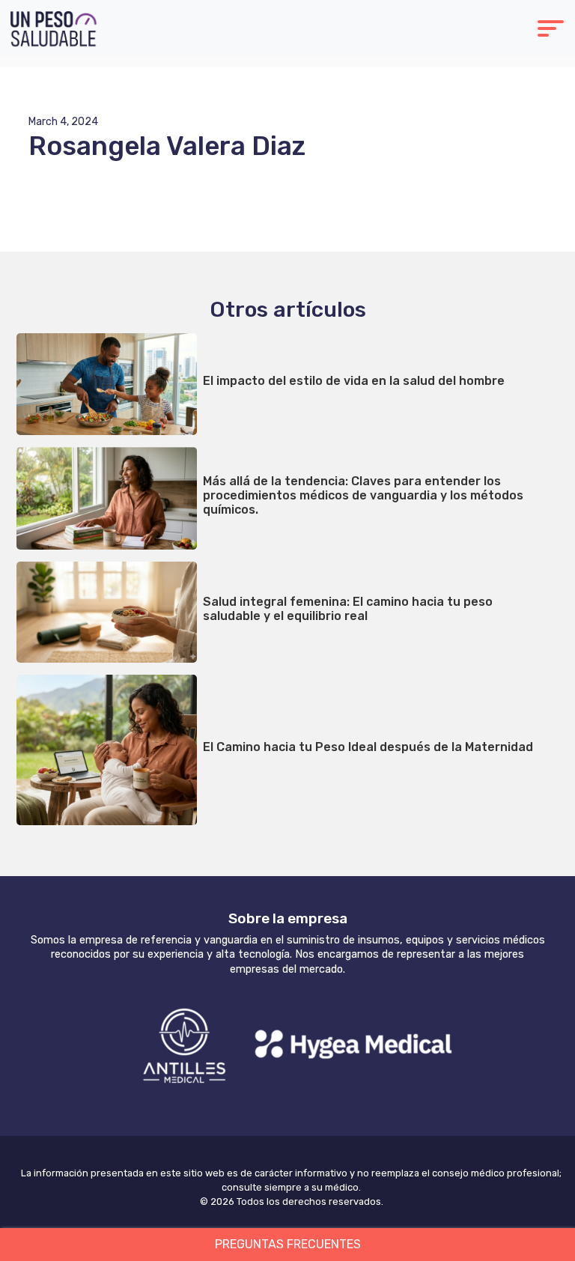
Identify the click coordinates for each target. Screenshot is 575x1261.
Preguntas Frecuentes (288, 1244)
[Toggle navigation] (551, 30)
